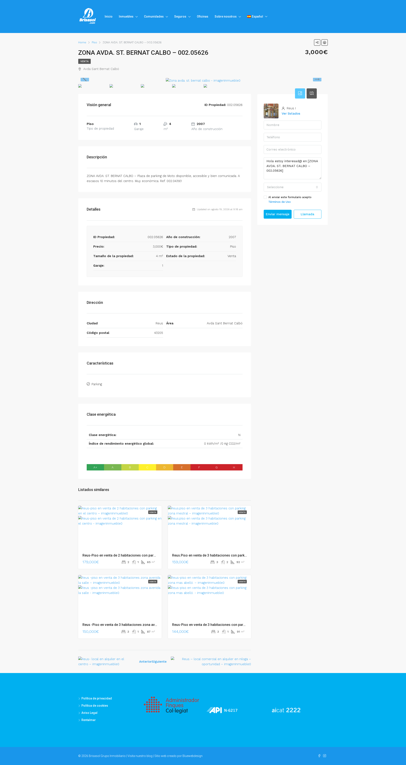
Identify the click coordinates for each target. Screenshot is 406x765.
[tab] (300, 93)
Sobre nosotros (226, 16)
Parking (97, 384)
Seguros (180, 16)
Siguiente (159, 662)
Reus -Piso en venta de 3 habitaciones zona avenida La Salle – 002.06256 (139, 625)
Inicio (108, 16)
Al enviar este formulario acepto (289, 199)
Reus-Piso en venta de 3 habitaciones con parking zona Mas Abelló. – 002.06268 (234, 625)
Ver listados (291, 113)
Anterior (145, 662)
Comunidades (154, 16)
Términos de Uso (279, 201)
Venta (84, 61)
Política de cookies (94, 705)
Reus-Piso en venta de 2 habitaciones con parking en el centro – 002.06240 (140, 555)
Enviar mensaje (277, 214)
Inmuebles (126, 16)
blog (149, 756)
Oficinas (202, 16)
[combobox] (292, 187)
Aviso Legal (89, 712)
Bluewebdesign (192, 756)
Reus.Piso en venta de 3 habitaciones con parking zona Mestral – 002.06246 (231, 555)
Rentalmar (88, 720)
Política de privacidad (96, 698)
